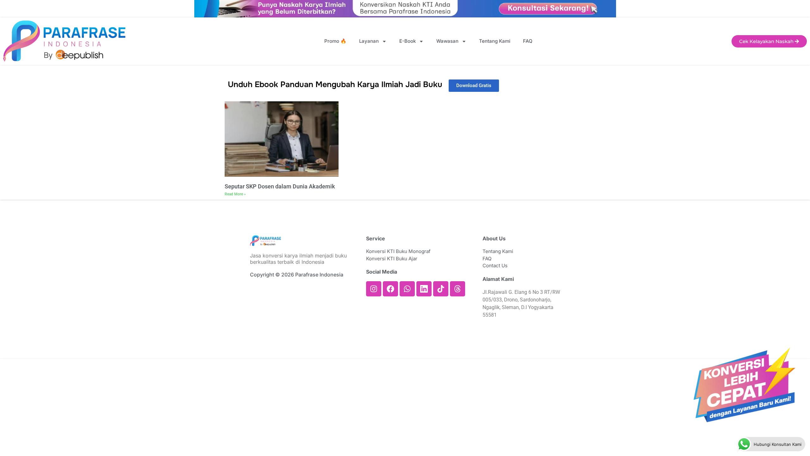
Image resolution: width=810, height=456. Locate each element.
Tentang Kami (494, 41)
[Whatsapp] (407, 288)
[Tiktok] (440, 288)
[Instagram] (373, 288)
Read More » (235, 194)
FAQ (528, 41)
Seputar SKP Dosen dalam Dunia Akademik (280, 186)
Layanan (369, 41)
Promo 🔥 (335, 41)
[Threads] (457, 288)
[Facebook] (390, 288)
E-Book (407, 41)
